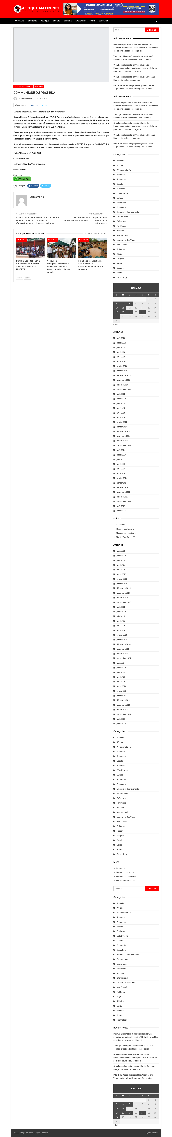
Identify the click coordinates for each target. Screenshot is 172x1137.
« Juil (115, 324)
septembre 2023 (124, 501)
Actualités (19, 87)
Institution (121, 231)
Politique (45, 21)
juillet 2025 (121, 399)
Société (56, 21)
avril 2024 (121, 469)
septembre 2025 (124, 389)
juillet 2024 (121, 455)
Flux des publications (125, 529)
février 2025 (122, 422)
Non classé (122, 245)
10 (117, 308)
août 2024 (121, 450)
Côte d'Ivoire (122, 193)
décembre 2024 (123, 431)
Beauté (120, 184)
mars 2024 (121, 473)
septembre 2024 (124, 445)
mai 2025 (121, 408)
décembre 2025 (123, 375)
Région (120, 254)
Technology (122, 277)
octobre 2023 (122, 497)
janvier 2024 (122, 483)
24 (117, 316)
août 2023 (121, 506)
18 (123, 312)
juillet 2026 (121, 343)
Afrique (29, 87)
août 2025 (121, 394)
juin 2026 (121, 347)
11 (123, 308)
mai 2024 (121, 464)
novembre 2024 (123, 436)
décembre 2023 (123, 487)
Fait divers (121, 226)
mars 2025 (121, 417)
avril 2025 (121, 413)
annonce (121, 175)
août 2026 (121, 338)
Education (103, 21)
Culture (68, 21)
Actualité (19, 21)
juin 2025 (121, 403)
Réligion (120, 259)
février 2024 (122, 478)
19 (129, 312)
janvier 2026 (122, 371)
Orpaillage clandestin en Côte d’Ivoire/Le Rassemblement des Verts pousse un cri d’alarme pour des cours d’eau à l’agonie (135, 68)
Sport (92, 21)
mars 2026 (121, 361)
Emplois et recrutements (128, 212)
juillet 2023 (121, 511)
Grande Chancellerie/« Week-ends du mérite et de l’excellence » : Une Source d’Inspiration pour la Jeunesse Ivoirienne (37, 220)
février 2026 (122, 366)
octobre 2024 (122, 441)
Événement (81, 21)
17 (117, 312)
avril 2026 (121, 357)
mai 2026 (121, 352)
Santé (119, 263)
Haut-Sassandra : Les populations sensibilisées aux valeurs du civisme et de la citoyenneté (85, 220)
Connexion (120, 525)
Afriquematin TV (124, 170)
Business (121, 189)
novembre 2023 (123, 492)
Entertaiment (122, 217)
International (122, 235)
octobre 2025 (122, 385)
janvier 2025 (122, 427)
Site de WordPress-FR (125, 537)
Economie (32, 21)
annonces (39, 87)
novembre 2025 (123, 380)
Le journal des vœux (126, 240)
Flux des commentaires (126, 533)
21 (142, 312)
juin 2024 (121, 459)
